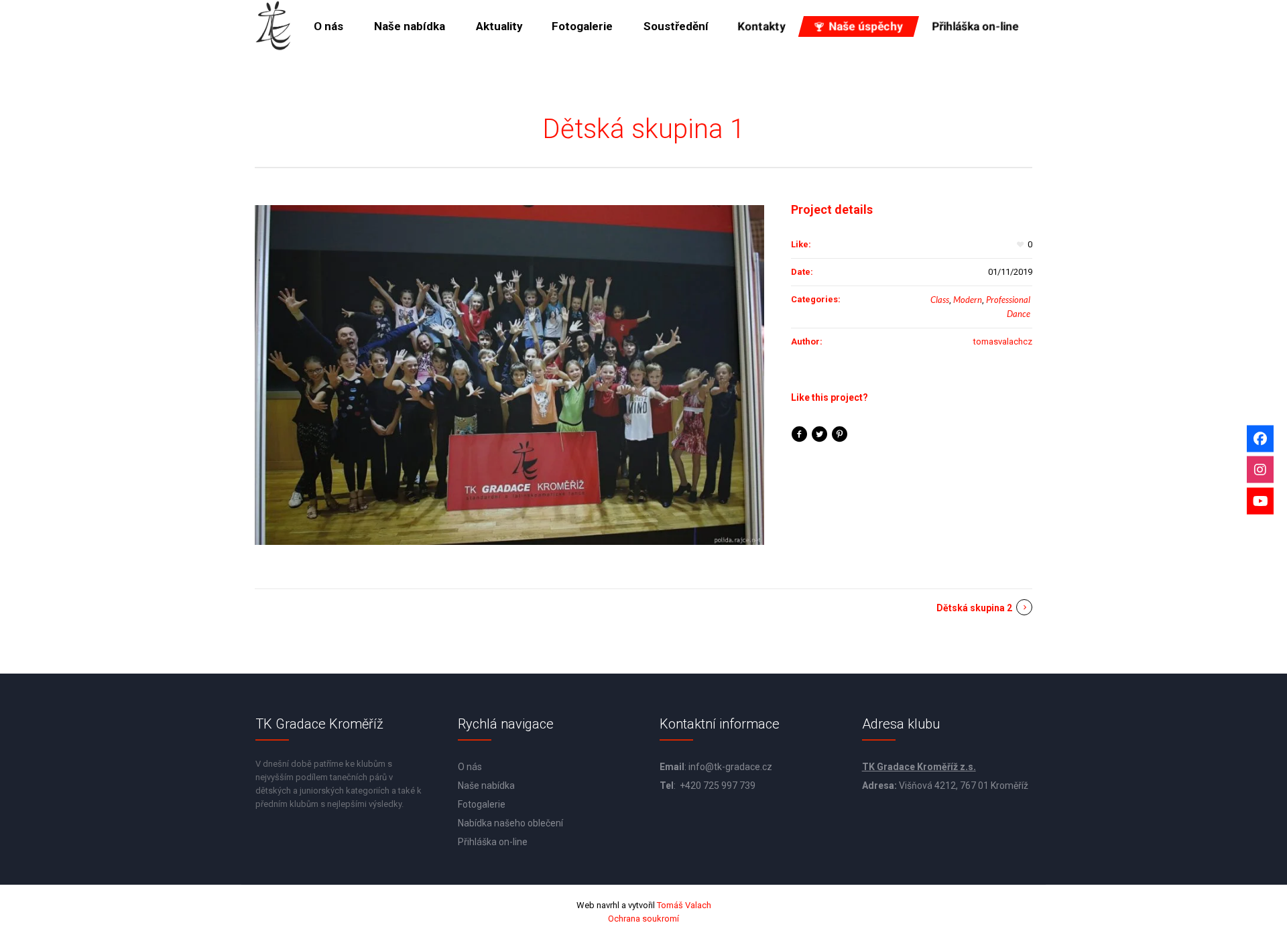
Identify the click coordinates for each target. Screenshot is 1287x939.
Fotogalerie (481, 804)
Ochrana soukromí (643, 919)
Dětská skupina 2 (974, 608)
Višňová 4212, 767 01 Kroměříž (963, 785)
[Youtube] (1260, 500)
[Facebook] (1260, 438)
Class (939, 299)
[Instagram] (1260, 469)
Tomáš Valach (683, 905)
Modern (967, 299)
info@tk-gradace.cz (730, 766)
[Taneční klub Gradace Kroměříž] (273, 26)
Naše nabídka (486, 785)
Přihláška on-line (493, 841)
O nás (470, 766)
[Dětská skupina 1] (509, 375)
